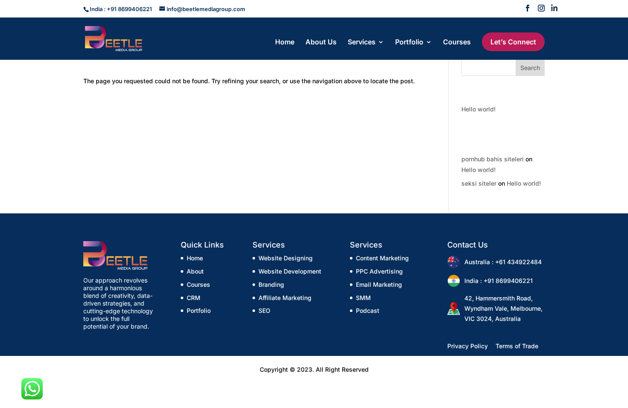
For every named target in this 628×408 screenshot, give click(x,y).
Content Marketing (382, 258)
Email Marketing (379, 284)
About (195, 271)
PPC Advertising (379, 271)
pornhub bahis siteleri (492, 159)
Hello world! (478, 109)
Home (284, 42)
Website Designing (285, 258)
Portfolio (409, 42)
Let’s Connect (513, 42)
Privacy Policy (467, 346)
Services (362, 42)
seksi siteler (478, 183)
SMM (363, 297)
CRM (193, 297)
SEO (264, 310)
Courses (457, 42)
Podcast (367, 310)
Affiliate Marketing (284, 297)
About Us (321, 42)
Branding (271, 284)
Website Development (289, 271)
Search (530, 67)
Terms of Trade (517, 346)
